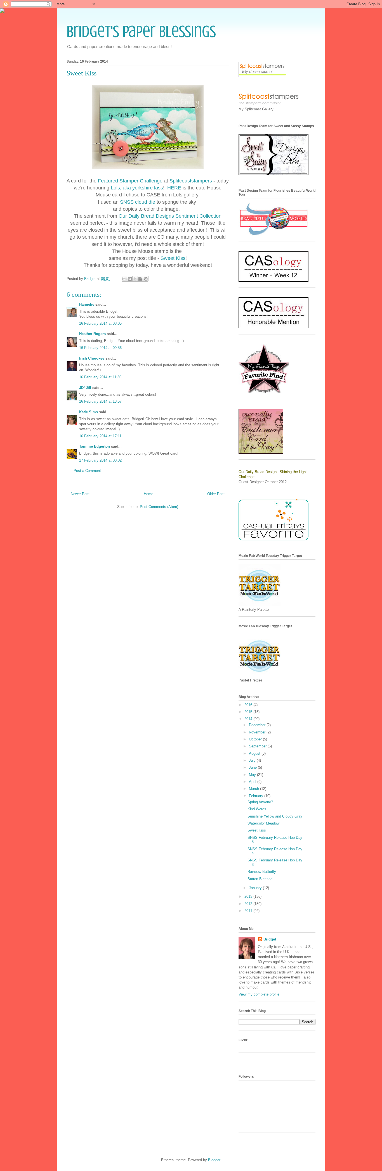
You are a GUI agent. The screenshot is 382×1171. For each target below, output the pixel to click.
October (256, 739)
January (256, 888)
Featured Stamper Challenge (130, 181)
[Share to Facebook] (140, 279)
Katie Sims (88, 412)
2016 (248, 705)
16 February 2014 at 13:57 (100, 401)
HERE (174, 188)
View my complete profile (259, 994)
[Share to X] (135, 279)
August (255, 753)
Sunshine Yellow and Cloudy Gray (274, 816)
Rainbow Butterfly (261, 872)
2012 (248, 904)
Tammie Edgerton (94, 446)
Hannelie (86, 304)
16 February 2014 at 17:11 (100, 436)
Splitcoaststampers (190, 181)
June (253, 767)
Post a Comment (87, 471)
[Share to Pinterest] (145, 279)
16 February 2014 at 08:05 (100, 323)
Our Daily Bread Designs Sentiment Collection (170, 216)
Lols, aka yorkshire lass (137, 188)
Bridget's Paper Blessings (141, 31)
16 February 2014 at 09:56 (100, 348)
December (258, 725)
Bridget (269, 939)
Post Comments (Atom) (159, 507)
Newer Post (80, 494)
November (258, 732)
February (256, 796)
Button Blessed (259, 879)
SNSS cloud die (138, 202)
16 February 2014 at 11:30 (100, 377)
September (258, 746)
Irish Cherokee (91, 358)
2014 (248, 719)
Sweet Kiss (173, 258)
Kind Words (256, 809)
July (253, 760)
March (254, 789)
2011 (248, 911)
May (253, 775)
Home (148, 494)
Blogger (214, 1160)
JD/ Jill (85, 388)
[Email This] (124, 279)
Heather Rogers (92, 334)
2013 (248, 896)
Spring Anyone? (260, 802)
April (253, 782)
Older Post (216, 494)
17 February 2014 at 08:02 (100, 460)
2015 (248, 712)
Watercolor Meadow (263, 823)
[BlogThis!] (130, 279)
